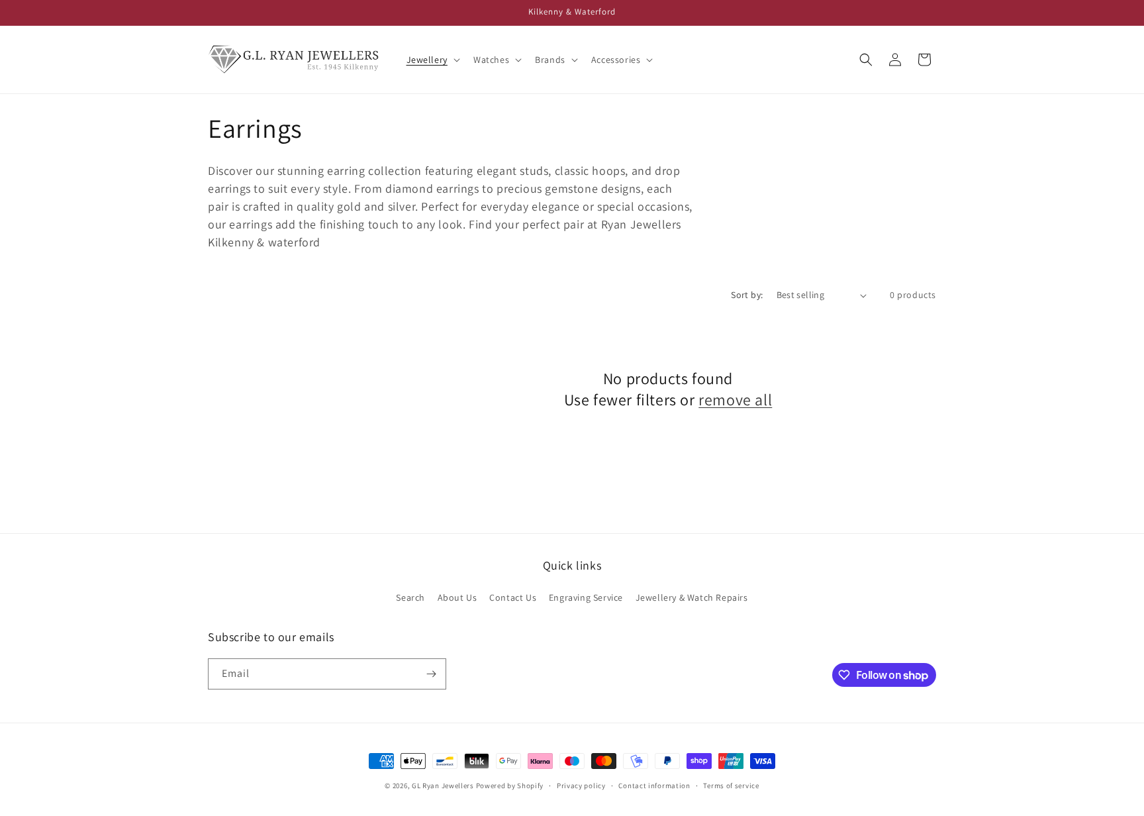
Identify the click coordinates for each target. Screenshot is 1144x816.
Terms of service (731, 785)
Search (410, 597)
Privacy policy (581, 785)
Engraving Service (586, 597)
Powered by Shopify (510, 785)
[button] (432, 60)
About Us (457, 597)
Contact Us (512, 597)
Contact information (654, 785)
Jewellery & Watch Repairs (692, 597)
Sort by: (747, 295)
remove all (735, 399)
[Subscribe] (431, 673)
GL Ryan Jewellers (443, 785)
